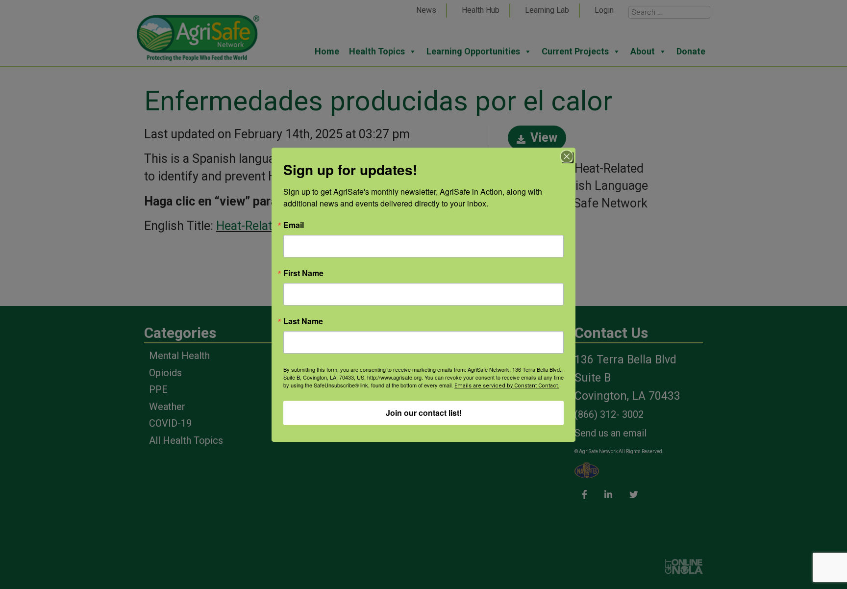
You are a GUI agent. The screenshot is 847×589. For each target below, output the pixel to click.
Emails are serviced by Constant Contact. (506, 386)
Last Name (303, 321)
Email (293, 225)
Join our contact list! (424, 412)
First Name (303, 273)
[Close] (567, 156)
